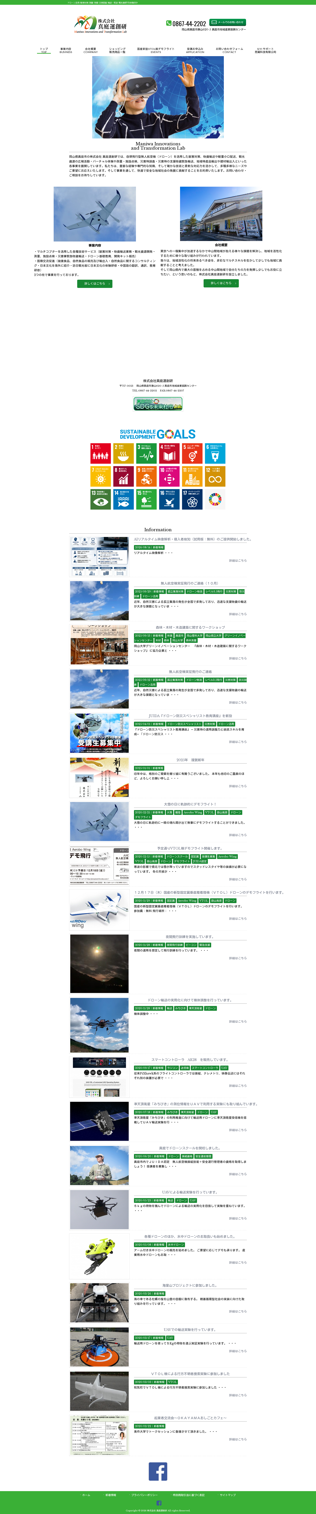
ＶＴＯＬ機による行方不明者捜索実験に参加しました (190, 1374)
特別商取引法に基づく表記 (189, 1495)
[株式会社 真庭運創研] (100, 40)
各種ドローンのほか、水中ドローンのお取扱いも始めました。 (190, 1237)
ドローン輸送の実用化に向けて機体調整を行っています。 (190, 1000)
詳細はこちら (238, 561)
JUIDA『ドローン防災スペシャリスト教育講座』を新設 (190, 716)
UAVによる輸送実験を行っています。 (190, 1192)
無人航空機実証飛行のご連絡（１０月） (190, 583)
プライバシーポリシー (144, 1495)
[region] (158, 97)
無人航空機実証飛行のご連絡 (190, 672)
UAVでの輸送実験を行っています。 (190, 1330)
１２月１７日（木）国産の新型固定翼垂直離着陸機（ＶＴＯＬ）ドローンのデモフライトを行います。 (209, 893)
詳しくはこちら (94, 283)
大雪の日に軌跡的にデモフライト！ (190, 804)
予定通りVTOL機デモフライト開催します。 (190, 848)
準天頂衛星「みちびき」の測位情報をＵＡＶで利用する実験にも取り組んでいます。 (196, 1104)
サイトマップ (228, 1495)
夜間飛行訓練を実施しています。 (190, 937)
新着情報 (158, 547)
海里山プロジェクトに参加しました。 (190, 1285)
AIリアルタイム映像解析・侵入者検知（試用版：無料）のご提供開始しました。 (193, 539)
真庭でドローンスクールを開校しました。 (190, 1148)
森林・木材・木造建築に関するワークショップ (190, 628)
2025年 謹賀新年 (190, 760)
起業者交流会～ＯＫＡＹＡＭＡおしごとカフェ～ (190, 1418)
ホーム (86, 1495)
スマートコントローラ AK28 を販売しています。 (190, 1060)
